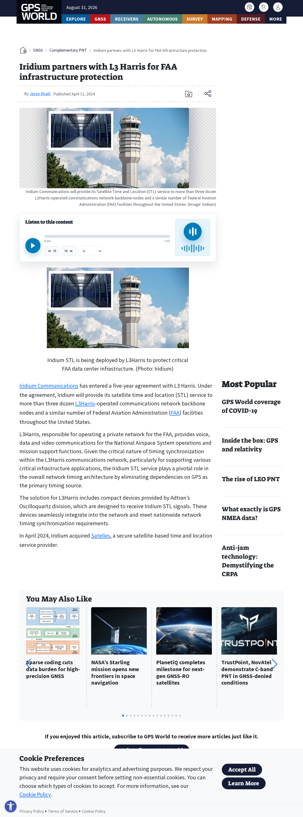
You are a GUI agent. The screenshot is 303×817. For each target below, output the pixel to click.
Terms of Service (63, 811)
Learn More (243, 783)
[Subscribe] (249, 7)
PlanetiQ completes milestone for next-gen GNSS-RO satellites (180, 672)
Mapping (222, 19)
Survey (195, 19)
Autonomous (162, 19)
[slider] (107, 236)
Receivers (126, 19)
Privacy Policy (31, 811)
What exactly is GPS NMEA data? (251, 513)
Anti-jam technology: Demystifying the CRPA (248, 561)
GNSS (100, 19)
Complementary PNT (68, 50)
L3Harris (85, 403)
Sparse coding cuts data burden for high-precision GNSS (53, 669)
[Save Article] (188, 94)
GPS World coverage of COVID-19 (251, 406)
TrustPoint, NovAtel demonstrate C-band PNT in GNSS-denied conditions (247, 672)
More (275, 19)
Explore (76, 19)
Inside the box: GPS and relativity (250, 444)
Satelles (100, 535)
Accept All (242, 769)
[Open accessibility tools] (11, 806)
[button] (274, 664)
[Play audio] (32, 245)
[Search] (263, 7)
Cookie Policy (35, 794)
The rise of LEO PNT (251, 479)
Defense (250, 19)
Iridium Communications (48, 385)
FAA (175, 412)
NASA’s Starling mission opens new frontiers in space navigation (115, 672)
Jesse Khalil (40, 93)
